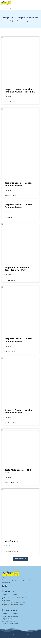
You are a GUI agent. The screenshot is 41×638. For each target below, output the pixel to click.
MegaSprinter (11, 541)
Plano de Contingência (10, 623)
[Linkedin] (6, 586)
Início (6, 21)
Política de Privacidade (10, 617)
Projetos (13, 21)
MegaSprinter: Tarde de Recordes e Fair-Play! (16, 268)
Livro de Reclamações (10, 621)
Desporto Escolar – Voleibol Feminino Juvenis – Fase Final (19, 90)
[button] (20, 559)
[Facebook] (3, 586)
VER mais (7, 96)
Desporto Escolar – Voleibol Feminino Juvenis (18, 184)
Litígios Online (7, 619)
